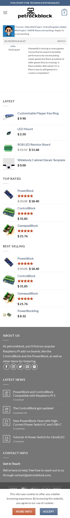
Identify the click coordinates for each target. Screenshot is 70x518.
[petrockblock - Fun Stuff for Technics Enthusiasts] (35, 12)
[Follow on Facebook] (6, 366)
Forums (20, 26)
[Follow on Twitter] (20, 366)
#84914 (61, 41)
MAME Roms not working (40, 30)
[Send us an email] (27, 366)
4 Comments (25, 428)
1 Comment (24, 399)
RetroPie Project (33, 26)
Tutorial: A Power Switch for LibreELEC (39, 437)
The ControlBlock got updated (33, 408)
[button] (5, 12)
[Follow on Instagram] (13, 366)
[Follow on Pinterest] (34, 366)
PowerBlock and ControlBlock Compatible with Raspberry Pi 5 (34, 393)
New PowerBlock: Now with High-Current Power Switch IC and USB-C (37, 422)
